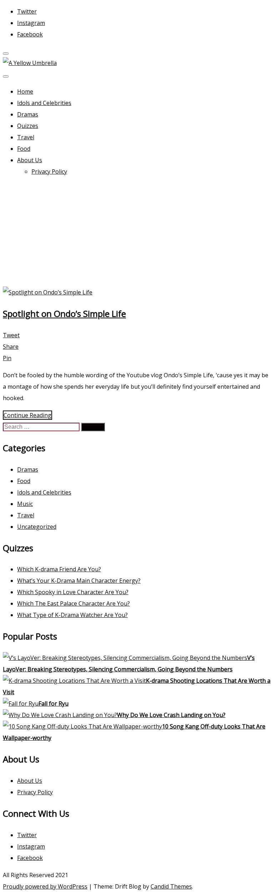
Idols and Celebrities (44, 103)
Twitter (27, 11)
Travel (25, 137)
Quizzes (27, 126)
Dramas (27, 114)
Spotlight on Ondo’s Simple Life (64, 313)
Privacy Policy (49, 171)
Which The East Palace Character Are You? (73, 603)
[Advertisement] (137, 233)
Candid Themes (171, 886)
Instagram (31, 23)
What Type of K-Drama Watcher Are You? (72, 615)
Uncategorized (36, 527)
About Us (29, 160)
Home (25, 91)
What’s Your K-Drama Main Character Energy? (79, 581)
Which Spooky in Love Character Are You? (72, 592)
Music (25, 504)
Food (23, 149)
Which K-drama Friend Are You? (59, 569)
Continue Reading (27, 415)
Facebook (30, 34)
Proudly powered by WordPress (45, 886)
